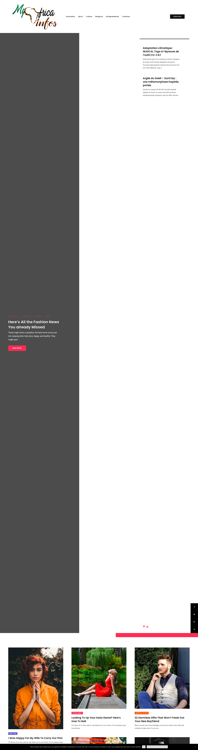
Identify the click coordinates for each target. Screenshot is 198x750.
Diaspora (99, 16)
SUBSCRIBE (177, 16)
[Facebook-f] (194, 607)
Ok (144, 747)
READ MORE (17, 348)
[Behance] (194, 622)
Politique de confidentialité (157, 747)
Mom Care (12, 733)
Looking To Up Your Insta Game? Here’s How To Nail (96, 719)
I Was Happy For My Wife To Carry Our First (35, 738)
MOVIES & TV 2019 (141, 713)
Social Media (77, 713)
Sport (80, 16)
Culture (89, 16)
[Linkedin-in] (194, 629)
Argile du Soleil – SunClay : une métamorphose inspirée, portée (161, 82)
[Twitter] (194, 614)
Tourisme (126, 16)
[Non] (195, 747)
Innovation (70, 16)
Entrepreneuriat (112, 16)
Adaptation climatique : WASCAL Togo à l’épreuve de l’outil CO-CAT (161, 51)
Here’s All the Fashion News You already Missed (33, 324)
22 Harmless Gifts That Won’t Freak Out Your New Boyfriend (159, 719)
